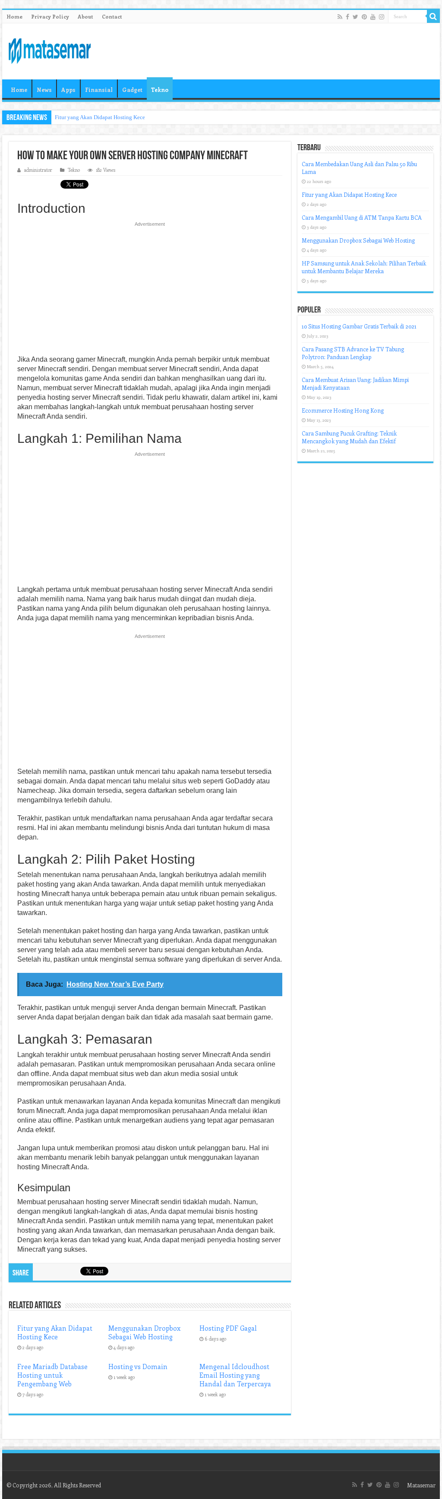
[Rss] (340, 17)
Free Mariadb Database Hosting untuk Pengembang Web (52, 1375)
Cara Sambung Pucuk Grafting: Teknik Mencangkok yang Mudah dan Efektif (349, 437)
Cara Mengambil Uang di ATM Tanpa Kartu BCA (362, 217)
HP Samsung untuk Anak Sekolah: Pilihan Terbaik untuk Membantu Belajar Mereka (364, 267)
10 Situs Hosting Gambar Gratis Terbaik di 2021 (359, 326)
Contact (112, 16)
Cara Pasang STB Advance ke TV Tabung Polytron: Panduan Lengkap (353, 352)
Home (14, 16)
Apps (68, 89)
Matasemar (421, 1485)
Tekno (159, 89)
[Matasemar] (50, 49)
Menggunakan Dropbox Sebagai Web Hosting (144, 1332)
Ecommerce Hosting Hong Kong (343, 410)
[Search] (433, 16)
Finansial (99, 89)
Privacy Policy (50, 16)
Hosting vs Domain (137, 1366)
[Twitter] (355, 17)
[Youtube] (372, 17)
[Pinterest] (364, 17)
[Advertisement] (149, 290)
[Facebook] (347, 17)
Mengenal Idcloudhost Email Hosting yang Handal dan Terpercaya (235, 1375)
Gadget (132, 89)
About (85, 16)
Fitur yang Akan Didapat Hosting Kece (100, 117)
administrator (38, 170)
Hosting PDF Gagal (228, 1328)
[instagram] (381, 17)
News (44, 89)
